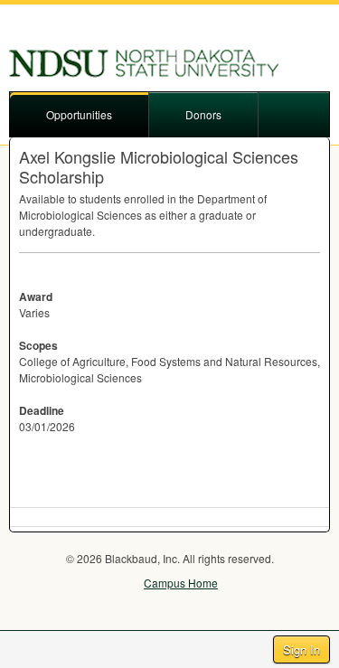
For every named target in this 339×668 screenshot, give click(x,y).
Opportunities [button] (79, 114)
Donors (203, 114)
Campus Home (181, 582)
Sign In (301, 649)
